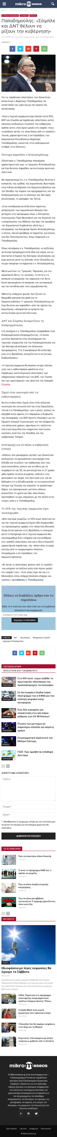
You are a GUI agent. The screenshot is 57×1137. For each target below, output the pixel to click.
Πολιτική (33, 15)
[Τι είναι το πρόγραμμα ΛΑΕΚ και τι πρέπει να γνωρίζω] (8, 874)
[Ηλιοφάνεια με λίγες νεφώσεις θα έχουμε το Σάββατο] (28, 944)
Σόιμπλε (5, 384)
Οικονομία (24, 15)
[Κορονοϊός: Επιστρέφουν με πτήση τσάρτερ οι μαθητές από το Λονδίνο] (8, 1042)
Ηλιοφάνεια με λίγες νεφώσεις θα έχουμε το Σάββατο (26, 970)
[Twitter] (36, 1114)
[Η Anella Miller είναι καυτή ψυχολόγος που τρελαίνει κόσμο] (8, 1014)
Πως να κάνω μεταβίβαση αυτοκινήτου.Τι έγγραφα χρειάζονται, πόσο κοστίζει (37, 901)
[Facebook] (21, 1114)
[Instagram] (28, 1114)
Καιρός (6, 962)
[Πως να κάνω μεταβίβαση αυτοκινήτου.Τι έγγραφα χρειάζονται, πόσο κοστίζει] (8, 902)
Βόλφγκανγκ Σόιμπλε (41, 637)
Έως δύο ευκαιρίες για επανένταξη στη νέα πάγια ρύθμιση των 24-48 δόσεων (33, 713)
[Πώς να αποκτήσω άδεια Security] (8, 860)
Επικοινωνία (46, 1129)
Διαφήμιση (33, 1129)
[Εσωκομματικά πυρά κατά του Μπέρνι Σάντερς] (8, 741)
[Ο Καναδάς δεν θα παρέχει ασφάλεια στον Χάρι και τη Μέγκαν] (8, 1028)
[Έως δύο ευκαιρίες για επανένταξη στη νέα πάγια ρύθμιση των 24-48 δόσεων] (8, 713)
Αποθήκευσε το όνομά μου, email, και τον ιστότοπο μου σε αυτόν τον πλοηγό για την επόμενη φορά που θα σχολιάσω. (28, 825)
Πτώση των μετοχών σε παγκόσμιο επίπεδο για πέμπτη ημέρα (36, 727)
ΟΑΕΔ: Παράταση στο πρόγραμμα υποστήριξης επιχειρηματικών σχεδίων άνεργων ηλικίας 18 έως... (35, 998)
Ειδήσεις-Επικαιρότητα (10, 15)
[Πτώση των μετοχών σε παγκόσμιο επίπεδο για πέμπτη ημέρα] (8, 727)
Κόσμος (6, 744)
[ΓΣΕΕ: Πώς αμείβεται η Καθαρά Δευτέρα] (8, 755)
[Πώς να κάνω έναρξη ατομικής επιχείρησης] (8, 888)
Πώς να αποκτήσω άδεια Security (34, 856)
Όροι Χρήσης (11, 1129)
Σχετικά (23, 1129)
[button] (53, 4)
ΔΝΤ (15, 637)
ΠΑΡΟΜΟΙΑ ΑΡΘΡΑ (12, 666)
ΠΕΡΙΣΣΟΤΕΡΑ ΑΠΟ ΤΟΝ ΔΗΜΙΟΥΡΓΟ (20, 671)
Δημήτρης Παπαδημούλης (13, 641)
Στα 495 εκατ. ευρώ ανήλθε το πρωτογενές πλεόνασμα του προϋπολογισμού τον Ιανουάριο (35, 682)
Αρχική (4, 10)
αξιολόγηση (25, 637)
